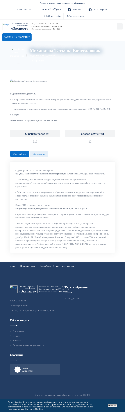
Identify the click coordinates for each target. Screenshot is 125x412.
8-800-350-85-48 (24, 10)
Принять (112, 405)
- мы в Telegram (99, 10)
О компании (19, 331)
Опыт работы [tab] (19, 154)
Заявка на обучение (17, 37)
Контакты (17, 340)
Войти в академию (75, 16)
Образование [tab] (38, 154)
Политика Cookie (33, 409)
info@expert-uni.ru (52, 16)
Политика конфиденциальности (28, 345)
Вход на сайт (74, 298)
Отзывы (16, 336)
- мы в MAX (77, 10)
